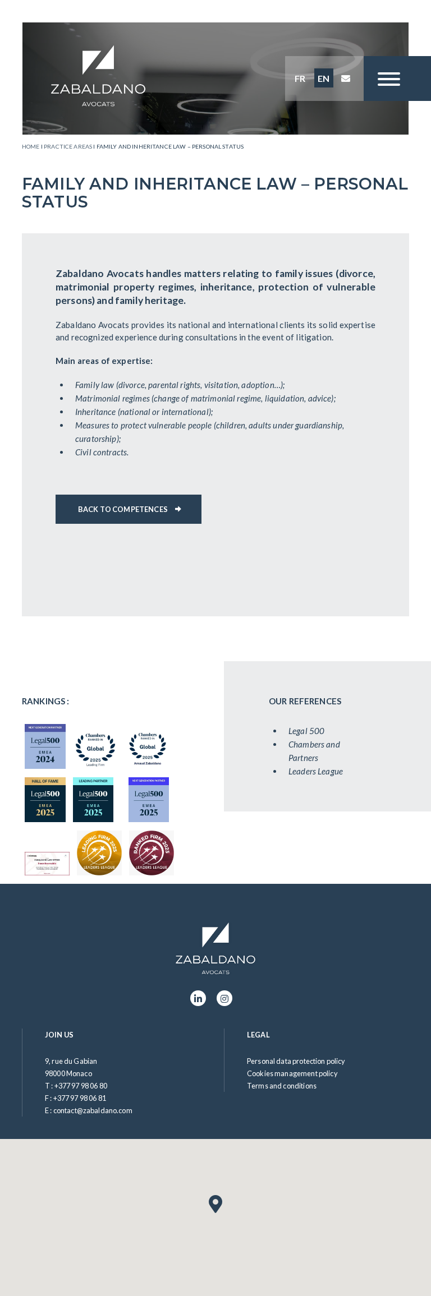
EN (323, 78)
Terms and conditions (282, 1085)
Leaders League (315, 771)
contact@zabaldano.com (92, 1110)
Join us (59, 1034)
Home (31, 146)
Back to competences (123, 509)
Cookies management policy (292, 1073)
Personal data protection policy (296, 1061)
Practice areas (68, 146)
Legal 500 (306, 731)
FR (300, 78)
